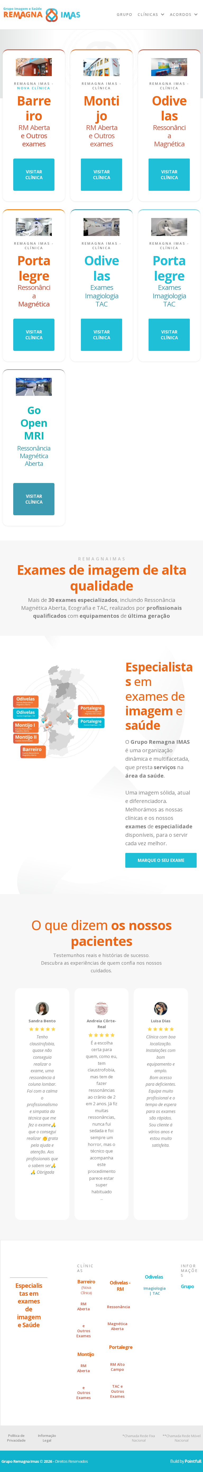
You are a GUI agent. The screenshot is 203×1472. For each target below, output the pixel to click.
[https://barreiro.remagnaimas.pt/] (34, 67)
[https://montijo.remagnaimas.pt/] (101, 67)
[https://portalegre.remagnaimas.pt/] (34, 227)
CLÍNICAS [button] (149, 14)
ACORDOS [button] (181, 14)
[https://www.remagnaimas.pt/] (41, 14)
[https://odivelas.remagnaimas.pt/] (101, 227)
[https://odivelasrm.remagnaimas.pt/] (169, 67)
